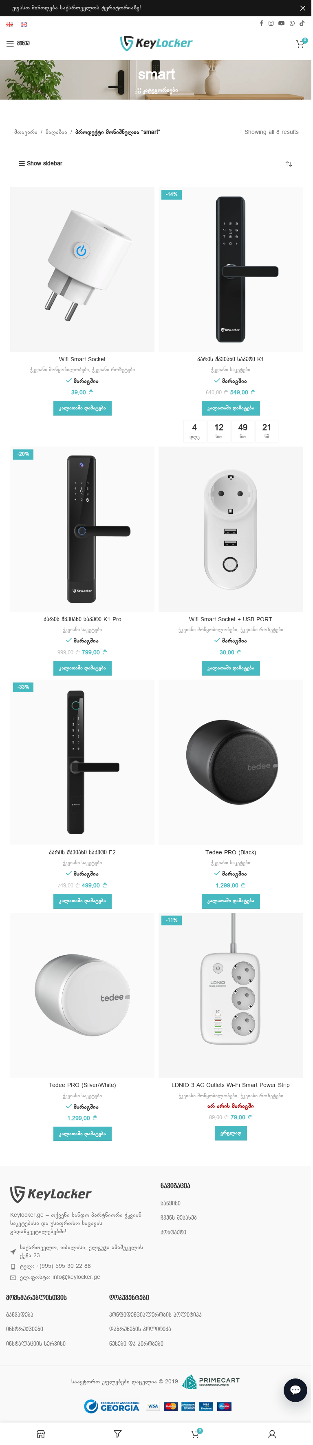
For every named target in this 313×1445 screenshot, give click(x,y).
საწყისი (168, 1203)
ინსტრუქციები (24, 1329)
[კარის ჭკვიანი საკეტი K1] (228, 269)
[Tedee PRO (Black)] (228, 762)
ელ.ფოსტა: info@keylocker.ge (60, 1277)
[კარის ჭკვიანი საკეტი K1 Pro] (79, 529)
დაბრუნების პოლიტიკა (138, 1337)
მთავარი (23, 132)
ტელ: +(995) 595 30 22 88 (55, 1266)
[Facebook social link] (255, 24)
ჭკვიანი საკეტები (227, 370)
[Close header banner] (297, 8)
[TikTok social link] (296, 24)
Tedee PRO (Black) (227, 852)
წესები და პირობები (134, 1352)
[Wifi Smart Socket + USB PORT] (228, 529)
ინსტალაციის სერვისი (36, 1344)
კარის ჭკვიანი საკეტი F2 (79, 852)
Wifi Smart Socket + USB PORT (227, 619)
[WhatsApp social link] (286, 24)
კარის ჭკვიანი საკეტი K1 (227, 359)
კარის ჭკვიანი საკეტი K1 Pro (79, 619)
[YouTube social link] (275, 24)
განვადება (19, 1315)
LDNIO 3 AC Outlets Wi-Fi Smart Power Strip (228, 1085)
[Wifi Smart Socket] (79, 269)
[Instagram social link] (265, 24)
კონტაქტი (170, 1232)
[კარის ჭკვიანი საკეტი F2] (79, 762)
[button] (79, 408)
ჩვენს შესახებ (176, 1218)
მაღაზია (53, 132)
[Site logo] (153, 43)
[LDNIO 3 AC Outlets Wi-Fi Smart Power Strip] (228, 995)
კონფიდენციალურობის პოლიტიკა (138, 1319)
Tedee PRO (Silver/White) (79, 1085)
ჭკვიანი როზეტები (110, 370)
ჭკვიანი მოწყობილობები (56, 370)
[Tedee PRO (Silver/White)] (79, 995)
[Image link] (51, 1195)
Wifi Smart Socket (79, 359)
